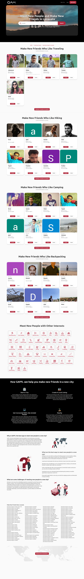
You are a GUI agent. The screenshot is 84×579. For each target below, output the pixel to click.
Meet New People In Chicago (12, 509)
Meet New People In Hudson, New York (14, 506)
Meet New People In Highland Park (31, 531)
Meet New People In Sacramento (31, 515)
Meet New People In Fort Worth (67, 523)
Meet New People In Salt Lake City (49, 514)
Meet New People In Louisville (66, 520)
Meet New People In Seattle (12, 511)
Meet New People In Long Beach (67, 517)
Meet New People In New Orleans (49, 531)
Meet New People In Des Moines (49, 510)
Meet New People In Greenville (49, 532)
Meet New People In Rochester (67, 513)
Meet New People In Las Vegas (49, 513)
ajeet (27, 139)
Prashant (28, 165)
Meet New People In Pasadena (67, 518)
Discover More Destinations (42, 553)
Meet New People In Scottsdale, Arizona (50, 537)
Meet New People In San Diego (13, 533)
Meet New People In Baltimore (31, 522)
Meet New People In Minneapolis (49, 509)
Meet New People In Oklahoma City (67, 537)
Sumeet (45, 139)
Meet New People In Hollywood (31, 537)
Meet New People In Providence (31, 526)
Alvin (45, 304)
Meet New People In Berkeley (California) (51, 518)
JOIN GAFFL (72, 2)
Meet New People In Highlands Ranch (50, 515)
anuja (9, 96)
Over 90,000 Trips (50, 26)
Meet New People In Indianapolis (13, 539)
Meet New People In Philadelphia (31, 511)
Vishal (45, 208)
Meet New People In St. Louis (30, 523)
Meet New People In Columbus (31, 506)
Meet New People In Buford (48, 508)
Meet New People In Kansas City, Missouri (33, 509)
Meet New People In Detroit (66, 511)
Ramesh (28, 278)
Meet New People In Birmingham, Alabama (15, 536)
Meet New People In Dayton (66, 531)
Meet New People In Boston (12, 527)
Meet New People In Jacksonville (31, 520)
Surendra (46, 165)
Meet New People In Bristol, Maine (67, 535)
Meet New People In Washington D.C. (14, 510)
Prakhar (63, 165)
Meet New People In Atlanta (12, 514)
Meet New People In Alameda (48, 506)
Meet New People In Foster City (67, 529)
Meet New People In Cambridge (49, 519)
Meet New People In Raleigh (48, 520)
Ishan (62, 139)
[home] (11, 2)
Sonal (9, 139)
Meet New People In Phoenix (12, 528)
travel (9, 304)
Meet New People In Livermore (31, 517)
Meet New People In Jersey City (13, 517)
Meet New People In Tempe (66, 519)
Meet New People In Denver (12, 515)
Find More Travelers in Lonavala (42, 109)
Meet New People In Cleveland (67, 508)
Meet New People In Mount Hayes (31, 527)
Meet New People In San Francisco (13, 520)
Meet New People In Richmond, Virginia (50, 528)
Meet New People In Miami (48, 524)
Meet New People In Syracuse (66, 528)
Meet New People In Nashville (30, 536)
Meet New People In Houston (12, 532)
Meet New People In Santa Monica (67, 532)
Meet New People (37, 45)
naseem (10, 278)
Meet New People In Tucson (66, 509)
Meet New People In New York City (13, 518)
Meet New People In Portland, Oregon (14, 535)
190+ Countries (35, 26)
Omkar (27, 70)
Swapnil (63, 278)
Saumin (28, 208)
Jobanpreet (11, 70)
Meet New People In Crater (66, 524)
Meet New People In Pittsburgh (31, 524)
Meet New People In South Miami (31, 518)
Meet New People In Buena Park (49, 511)
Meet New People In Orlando (30, 508)
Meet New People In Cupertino (31, 519)
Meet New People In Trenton (12, 519)
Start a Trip (63, 2)
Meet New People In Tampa (12, 537)
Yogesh (10, 165)
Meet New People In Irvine (30, 528)
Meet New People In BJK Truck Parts (68, 522)
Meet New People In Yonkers (12, 540)
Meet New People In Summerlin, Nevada (68, 527)
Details (18, 77)
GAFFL (31, 45)
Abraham (63, 235)
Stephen (46, 235)
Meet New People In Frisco (66, 526)
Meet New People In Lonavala (48, 45)
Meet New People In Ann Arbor (67, 506)
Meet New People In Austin (12, 526)
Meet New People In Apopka (48, 539)
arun (27, 235)
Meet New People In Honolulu (30, 529)
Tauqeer (63, 70)
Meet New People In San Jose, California (14, 513)
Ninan (62, 304)
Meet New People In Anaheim (30, 539)
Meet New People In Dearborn (66, 510)
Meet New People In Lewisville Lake (50, 529)
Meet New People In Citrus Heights (49, 517)
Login (67, 2)
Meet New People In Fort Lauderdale (32, 535)
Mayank (45, 278)
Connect (12, 77)
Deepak (28, 304)
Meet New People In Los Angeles (13, 508)
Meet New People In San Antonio (31, 510)
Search (61, 23)
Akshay (45, 70)
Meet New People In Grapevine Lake (68, 533)
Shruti (9, 208)
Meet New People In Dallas (12, 524)
